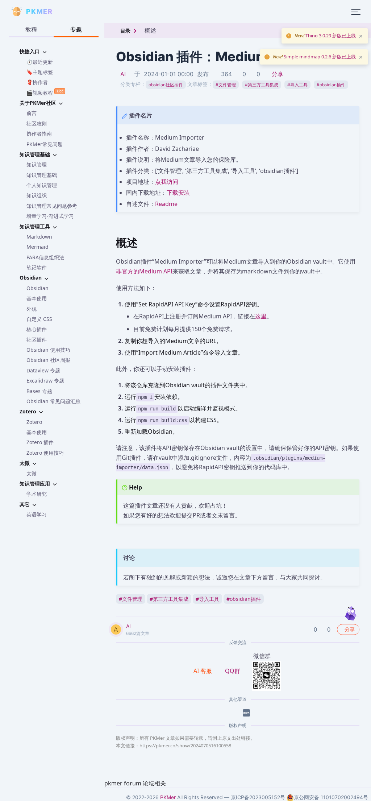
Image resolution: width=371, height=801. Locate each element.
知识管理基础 (41, 175)
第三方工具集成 (261, 84)
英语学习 (36, 514)
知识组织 (36, 195)
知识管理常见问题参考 (51, 205)
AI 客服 (203, 671)
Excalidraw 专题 (45, 380)
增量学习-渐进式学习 (50, 215)
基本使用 (36, 298)
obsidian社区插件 (166, 84)
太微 (31, 473)
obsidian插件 (331, 84)
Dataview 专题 (43, 370)
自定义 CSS (39, 318)
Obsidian (37, 288)
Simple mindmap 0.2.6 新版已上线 (319, 56)
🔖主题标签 (39, 72)
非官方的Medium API (144, 271)
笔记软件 (36, 267)
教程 (31, 29)
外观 (31, 308)
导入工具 (297, 84)
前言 (31, 113)
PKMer (168, 797)
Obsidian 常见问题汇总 (53, 401)
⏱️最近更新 (39, 61)
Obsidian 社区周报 (48, 359)
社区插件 (36, 339)
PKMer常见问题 (44, 144)
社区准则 (36, 123)
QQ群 (232, 671)
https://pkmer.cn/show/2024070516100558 (185, 745)
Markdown (39, 236)
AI (123, 74)
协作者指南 (39, 133)
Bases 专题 (39, 391)
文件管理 (226, 84)
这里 (261, 316)
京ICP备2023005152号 (258, 797)
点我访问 (166, 182)
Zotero (34, 421)
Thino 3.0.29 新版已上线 (330, 35)
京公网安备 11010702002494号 (331, 797)
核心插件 (36, 329)
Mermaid (37, 246)
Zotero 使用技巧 (45, 452)
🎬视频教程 (44, 92)
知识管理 (36, 164)
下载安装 (178, 193)
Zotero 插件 (40, 442)
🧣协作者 (37, 82)
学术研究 (36, 493)
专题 (76, 29)
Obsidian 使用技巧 (48, 349)
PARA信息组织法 (45, 257)
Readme (166, 204)
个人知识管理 (41, 185)
